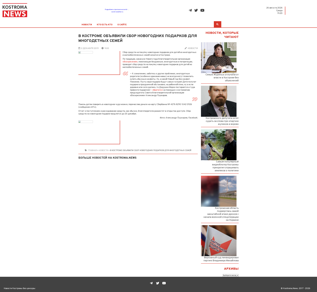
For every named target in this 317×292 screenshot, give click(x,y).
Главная (92, 150)
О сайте (122, 24)
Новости (87, 24)
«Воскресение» (130, 61)
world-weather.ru (117, 12)
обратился (157, 90)
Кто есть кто (104, 24)
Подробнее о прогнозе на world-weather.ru (120, 10)
